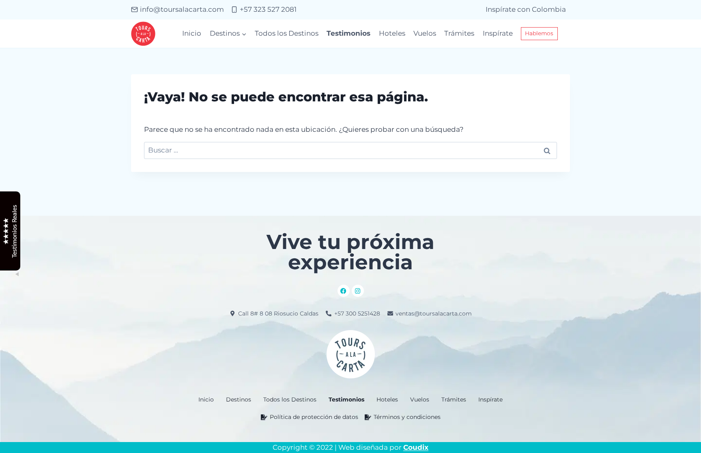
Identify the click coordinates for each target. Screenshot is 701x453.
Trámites (459, 33)
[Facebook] (344, 291)
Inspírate (498, 33)
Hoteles (392, 33)
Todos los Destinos (286, 33)
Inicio (191, 33)
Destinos (238, 399)
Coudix (415, 447)
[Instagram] (358, 291)
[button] (238, 399)
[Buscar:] (350, 150)
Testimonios (348, 33)
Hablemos (539, 33)
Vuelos (424, 33)
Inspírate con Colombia (526, 9)
